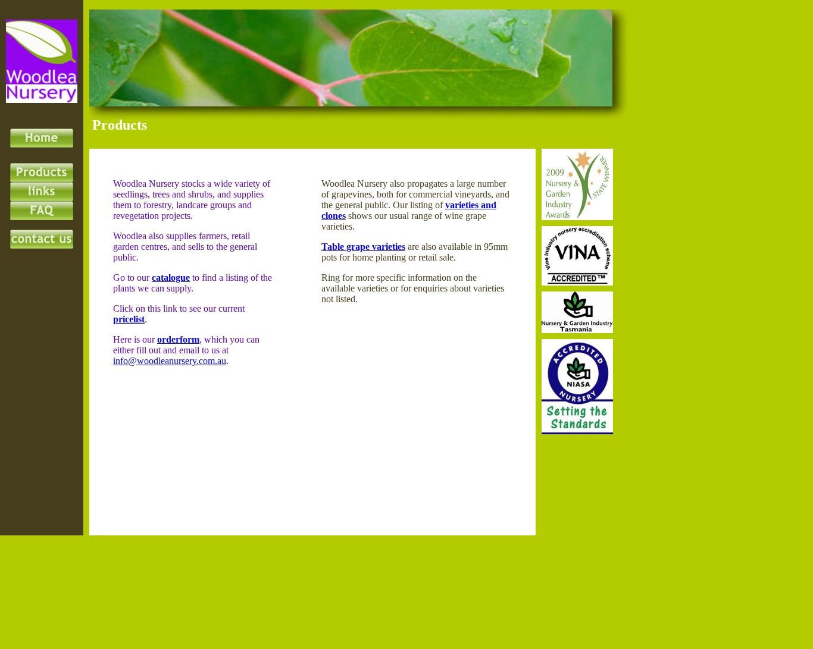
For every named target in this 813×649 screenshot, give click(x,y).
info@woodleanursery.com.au (169, 361)
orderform (178, 339)
